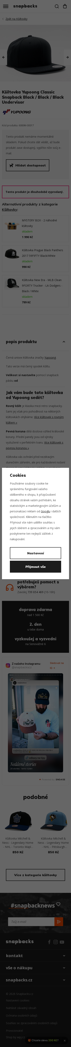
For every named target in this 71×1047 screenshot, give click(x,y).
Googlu (45, 511)
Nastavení (35, 553)
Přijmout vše (35, 567)
